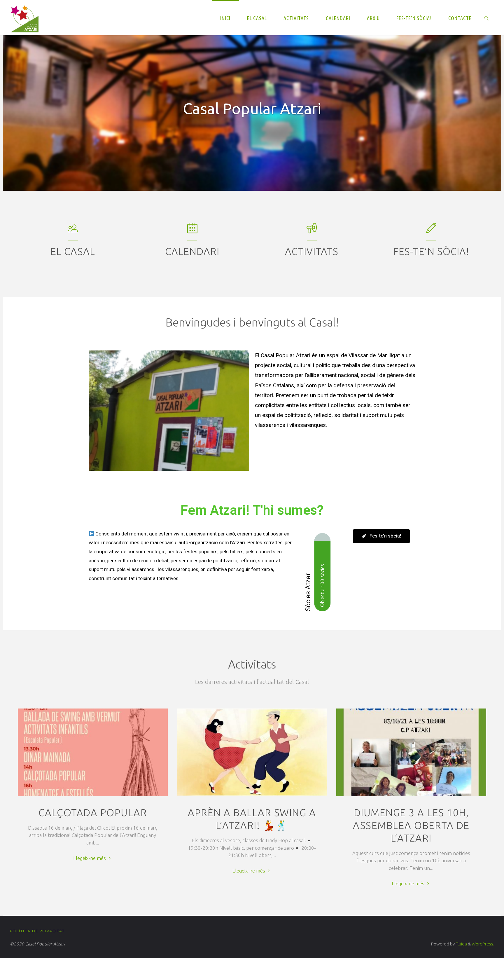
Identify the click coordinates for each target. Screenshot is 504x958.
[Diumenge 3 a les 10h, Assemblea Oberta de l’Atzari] (411, 796)
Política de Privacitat (37, 931)
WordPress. (483, 943)
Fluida (461, 943)
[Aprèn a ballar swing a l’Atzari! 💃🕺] (252, 796)
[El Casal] (73, 230)
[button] (20, 113)
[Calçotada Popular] (93, 796)
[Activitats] (312, 230)
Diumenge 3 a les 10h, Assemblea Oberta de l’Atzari (411, 825)
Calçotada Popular (92, 812)
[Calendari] (192, 230)
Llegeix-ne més (92, 857)
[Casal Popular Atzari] (24, 17)
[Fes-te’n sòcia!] (431, 230)
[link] (487, 17)
